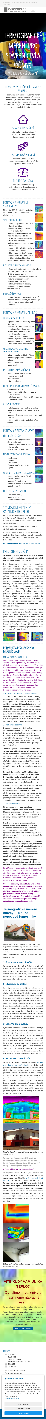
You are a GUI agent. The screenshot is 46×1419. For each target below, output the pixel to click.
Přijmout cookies (23, 1413)
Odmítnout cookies (23, 1409)
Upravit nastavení (23, 1404)
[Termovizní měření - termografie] (15, 9)
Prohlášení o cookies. (11, 1398)
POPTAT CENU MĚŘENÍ (23, 1328)
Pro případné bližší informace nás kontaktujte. (21, 543)
